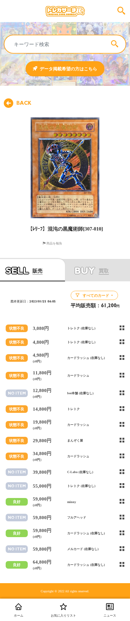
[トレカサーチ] (65, 11)
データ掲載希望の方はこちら (68, 69)
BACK (23, 103)
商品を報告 (53, 243)
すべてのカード (96, 295)
